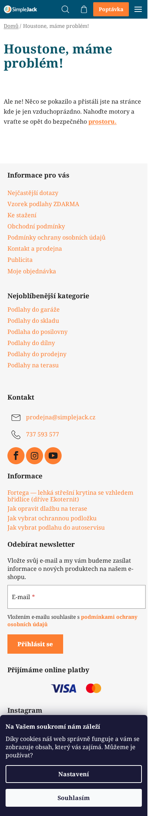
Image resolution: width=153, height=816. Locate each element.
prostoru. (102, 121)
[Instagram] (34, 455)
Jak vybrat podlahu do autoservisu (56, 527)
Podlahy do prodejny (36, 354)
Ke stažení (21, 215)
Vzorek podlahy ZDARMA (43, 204)
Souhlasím (74, 798)
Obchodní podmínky (36, 226)
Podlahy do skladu (33, 320)
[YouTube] (53, 455)
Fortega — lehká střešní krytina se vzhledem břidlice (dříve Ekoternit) (70, 496)
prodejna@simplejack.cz (60, 417)
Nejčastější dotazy (32, 193)
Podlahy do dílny (31, 343)
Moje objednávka (31, 271)
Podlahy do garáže (33, 309)
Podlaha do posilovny (37, 332)
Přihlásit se (35, 644)
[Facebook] (16, 455)
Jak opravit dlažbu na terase (47, 508)
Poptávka (111, 9)
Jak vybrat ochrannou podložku (52, 518)
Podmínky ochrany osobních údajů (56, 237)
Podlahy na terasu (33, 365)
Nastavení (73, 774)
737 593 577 (42, 434)
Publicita (20, 260)
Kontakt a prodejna (34, 248)
